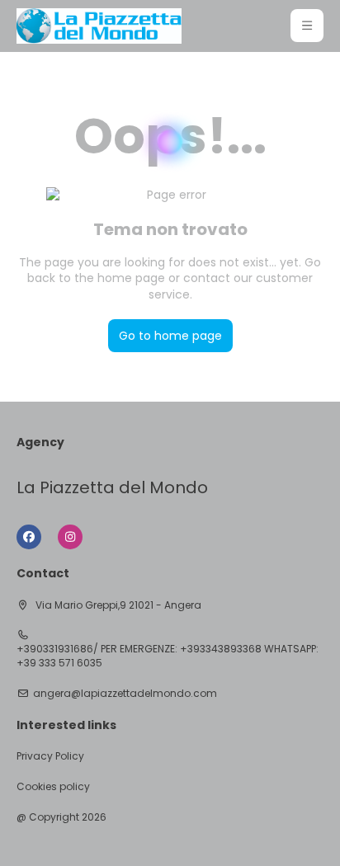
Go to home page (170, 335)
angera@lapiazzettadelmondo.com (125, 693)
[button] (306, 25)
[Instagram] (70, 537)
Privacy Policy (50, 756)
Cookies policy (53, 786)
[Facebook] (29, 537)
